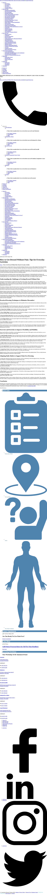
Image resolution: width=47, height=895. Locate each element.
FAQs (6, 60)
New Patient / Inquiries (11, 133)
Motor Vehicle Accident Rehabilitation (12, 22)
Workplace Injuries (8, 28)
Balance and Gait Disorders (10, 25)
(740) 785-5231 (4, 665)
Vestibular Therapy (8, 48)
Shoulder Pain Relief (9, 13)
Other (8, 135)
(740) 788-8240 (4, 692)
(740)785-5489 (4, 667)
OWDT (13, 893)
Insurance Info (7, 58)
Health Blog (7, 62)
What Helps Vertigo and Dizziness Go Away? (14, 26)
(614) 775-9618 (4, 703)
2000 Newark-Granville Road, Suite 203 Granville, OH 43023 (8, 685)
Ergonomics (7, 27)
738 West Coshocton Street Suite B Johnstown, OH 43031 (7, 673)
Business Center (35, 892)
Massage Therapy (8, 44)
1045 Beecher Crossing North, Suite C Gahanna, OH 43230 (7, 698)
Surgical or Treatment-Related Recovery (12, 55)
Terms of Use (28, 892)
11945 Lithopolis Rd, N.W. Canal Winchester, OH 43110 (5, 711)
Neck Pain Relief (8, 12)
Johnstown (2, 669)
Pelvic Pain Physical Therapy (10, 49)
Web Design (8, 893)
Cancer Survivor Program (7, 50)
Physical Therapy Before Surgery (11, 20)
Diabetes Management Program (11, 45)
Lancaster (2, 657)
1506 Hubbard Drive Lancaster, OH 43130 (4, 660)
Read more (4, 649)
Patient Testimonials (9, 59)
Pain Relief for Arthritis (9, 17)
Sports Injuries (7, 23)
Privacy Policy (22, 892)
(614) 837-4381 (4, 716)
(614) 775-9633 (4, 705)
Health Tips (4, 61)
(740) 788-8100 (4, 690)
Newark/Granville (3, 682)
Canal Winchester (3, 708)
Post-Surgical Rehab (9, 21)
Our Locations (7, 4)
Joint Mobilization (8, 39)
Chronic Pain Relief (9, 18)
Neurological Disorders (9, 24)
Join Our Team (8, 6)
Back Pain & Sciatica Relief (10, 11)
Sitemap (17, 892)
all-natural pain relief (31, 385)
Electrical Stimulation (9, 36)
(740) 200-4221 (4, 678)
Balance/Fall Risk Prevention (10, 43)
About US (4, 720)
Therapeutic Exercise (9, 40)
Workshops (7, 64)
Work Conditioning (8, 29)
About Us (4, 2)
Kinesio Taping (8, 37)
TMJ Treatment (8, 31)
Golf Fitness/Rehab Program (10, 41)
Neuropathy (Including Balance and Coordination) (14, 52)
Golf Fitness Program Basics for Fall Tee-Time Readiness (20, 646)
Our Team (7, 5)
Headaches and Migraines (10, 10)
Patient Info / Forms (9, 57)
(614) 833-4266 (4, 718)
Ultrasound (7, 35)
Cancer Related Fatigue (9, 51)
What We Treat (5, 9)
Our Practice (7, 3)
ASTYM (6, 47)
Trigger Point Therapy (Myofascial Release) (13, 38)
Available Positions (8, 8)
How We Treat (5, 33)
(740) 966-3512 (4, 680)
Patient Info (4, 56)
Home (1, 264)
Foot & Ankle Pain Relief (10, 15)
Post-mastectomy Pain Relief (10, 53)
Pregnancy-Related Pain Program (11, 46)
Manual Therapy (8, 34)
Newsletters (7, 63)
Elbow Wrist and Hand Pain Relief (11, 14)
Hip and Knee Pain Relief (10, 16)
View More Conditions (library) (11, 32)
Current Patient (10, 134)
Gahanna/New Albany (4, 695)
